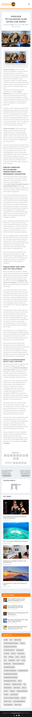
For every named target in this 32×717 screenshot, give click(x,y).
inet (18, 660)
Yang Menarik (8, 705)
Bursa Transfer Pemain (11, 643)
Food (19, 602)
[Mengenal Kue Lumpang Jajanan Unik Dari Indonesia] (5, 614)
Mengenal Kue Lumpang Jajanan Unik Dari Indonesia (18, 613)
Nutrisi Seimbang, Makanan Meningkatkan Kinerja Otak (15, 606)
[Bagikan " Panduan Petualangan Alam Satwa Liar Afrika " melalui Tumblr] (14, 455)
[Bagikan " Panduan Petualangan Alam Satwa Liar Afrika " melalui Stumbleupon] (26, 455)
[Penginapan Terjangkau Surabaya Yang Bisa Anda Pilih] (16, 552)
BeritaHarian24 (16, 713)
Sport (6, 691)
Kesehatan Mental (18, 663)
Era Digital (21, 653)
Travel (26, 24)
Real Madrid (7, 687)
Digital (13, 653)
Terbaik (12, 691)
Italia (23, 660)
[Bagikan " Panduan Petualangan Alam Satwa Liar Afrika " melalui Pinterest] (17, 455)
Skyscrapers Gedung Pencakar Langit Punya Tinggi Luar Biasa (18, 620)
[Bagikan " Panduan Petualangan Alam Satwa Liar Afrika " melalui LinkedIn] (20, 455)
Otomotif (7, 684)
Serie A (24, 687)
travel (6, 694)
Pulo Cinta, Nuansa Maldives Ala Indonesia (15, 541)
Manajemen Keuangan (10, 677)
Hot (23, 24)
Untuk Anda (14, 694)
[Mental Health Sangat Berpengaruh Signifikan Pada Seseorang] (5, 628)
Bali (11, 640)
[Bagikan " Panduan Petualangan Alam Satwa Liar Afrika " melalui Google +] (11, 455)
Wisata (23, 698)
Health (16, 609)
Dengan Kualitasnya (10, 646)
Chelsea (22, 643)
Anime (6, 640)
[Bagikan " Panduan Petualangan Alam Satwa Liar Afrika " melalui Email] (14, 458)
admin (12, 24)
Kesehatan (7, 663)
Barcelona (17, 640)
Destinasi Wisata (9, 650)
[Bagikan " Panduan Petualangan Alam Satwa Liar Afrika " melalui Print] (17, 458)
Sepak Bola (17, 687)
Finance (16, 602)
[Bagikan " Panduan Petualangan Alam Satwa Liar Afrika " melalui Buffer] (23, 455)
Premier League (16, 684)
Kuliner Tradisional (10, 670)
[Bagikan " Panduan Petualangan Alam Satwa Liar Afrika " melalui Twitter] (8, 455)
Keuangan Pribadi (9, 667)
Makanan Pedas (22, 670)
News (16, 622)
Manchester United (10, 681)
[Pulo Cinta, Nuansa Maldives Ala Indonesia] (16, 530)
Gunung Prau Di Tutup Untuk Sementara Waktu (15, 583)
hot (5, 660)
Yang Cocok (7, 701)
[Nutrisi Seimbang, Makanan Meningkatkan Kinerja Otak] (5, 607)
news (19, 681)
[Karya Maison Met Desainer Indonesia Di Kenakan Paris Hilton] (16, 507)
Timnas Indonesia (22, 691)
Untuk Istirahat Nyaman (11, 698)
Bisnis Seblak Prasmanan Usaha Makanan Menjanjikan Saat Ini (16, 599)
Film (5, 657)
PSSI (25, 684)
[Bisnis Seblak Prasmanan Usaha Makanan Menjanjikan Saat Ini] (5, 600)
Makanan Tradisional (10, 674)
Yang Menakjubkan (19, 701)
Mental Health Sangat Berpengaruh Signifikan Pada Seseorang (17, 627)
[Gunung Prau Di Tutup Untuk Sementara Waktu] (16, 573)
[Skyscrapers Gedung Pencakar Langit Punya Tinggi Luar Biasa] (5, 621)
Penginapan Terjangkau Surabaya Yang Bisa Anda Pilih (14, 561)
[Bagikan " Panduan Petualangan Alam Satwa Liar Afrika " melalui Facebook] (5, 455)
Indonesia (12, 660)
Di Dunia (6, 653)
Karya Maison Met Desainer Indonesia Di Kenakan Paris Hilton (15, 517)
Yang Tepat (18, 705)
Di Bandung (19, 650)
